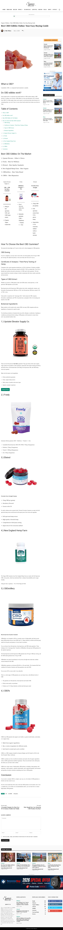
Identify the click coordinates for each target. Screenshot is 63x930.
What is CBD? (6, 112)
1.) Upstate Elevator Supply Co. (10, 133)
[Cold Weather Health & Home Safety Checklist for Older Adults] (57, 64)
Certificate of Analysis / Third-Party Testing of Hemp (16, 125)
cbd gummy (16, 793)
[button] (59, 9)
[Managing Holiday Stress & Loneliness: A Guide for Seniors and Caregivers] (57, 55)
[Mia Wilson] (2, 31)
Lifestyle (45, 44)
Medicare (18, 900)
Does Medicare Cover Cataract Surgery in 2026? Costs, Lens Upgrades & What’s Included (23, 903)
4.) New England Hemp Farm (9, 141)
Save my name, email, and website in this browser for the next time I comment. (20, 836)
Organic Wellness (5, 23)
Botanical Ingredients (9, 130)
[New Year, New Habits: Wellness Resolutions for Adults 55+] (8, 857)
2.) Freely (5, 135)
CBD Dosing (7, 122)
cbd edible (10, 793)
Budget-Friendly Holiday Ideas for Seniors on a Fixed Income (48, 46)
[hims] (52, 81)
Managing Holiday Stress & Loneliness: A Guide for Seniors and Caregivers (48, 55)
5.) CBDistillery (6, 143)
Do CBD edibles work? (8, 115)
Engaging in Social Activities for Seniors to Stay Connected (23, 911)
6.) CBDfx (5, 146)
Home (45, 61)
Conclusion (5, 149)
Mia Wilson (8, 30)
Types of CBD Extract (9, 127)
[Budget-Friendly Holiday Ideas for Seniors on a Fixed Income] (57, 47)
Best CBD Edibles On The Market (10, 118)
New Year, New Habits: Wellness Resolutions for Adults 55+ (8, 865)
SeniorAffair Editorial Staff (6, 868)
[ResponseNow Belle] (31, 882)
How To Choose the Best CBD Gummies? (12, 120)
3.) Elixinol (5, 138)
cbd (6, 793)
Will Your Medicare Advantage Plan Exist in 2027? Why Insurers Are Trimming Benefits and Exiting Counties (24, 920)
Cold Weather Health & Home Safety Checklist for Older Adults (48, 64)
